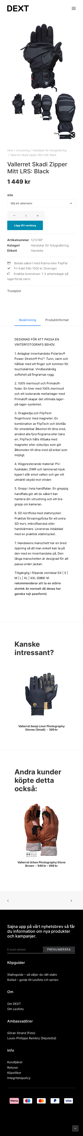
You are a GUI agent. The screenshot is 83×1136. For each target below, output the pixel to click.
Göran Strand (16, 1033)
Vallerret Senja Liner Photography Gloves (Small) (41, 727)
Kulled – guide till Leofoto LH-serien (32, 980)
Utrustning (23, 150)
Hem (10, 150)
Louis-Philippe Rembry (23, 1038)
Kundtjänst (14, 1062)
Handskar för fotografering (49, 150)
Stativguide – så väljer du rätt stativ (32, 974)
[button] (73, 8)
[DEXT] (18, 8)
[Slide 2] (41, 107)
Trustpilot (14, 291)
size (10, 195)
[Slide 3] (65, 116)
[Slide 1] (18, 104)
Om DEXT (14, 1004)
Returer (12, 1067)
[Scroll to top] (75, 1128)
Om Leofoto (15, 1009)
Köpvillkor (14, 1073)
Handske (37, 250)
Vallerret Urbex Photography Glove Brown (41, 864)
